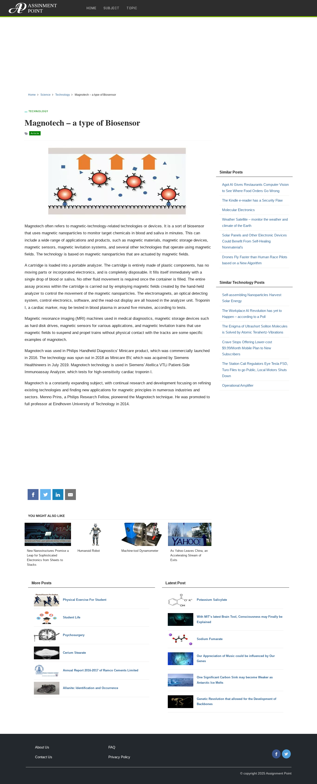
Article (35, 133)
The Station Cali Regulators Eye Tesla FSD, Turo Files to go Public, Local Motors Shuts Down (255, 370)
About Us (42, 747)
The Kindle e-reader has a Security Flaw (252, 200)
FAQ (111, 747)
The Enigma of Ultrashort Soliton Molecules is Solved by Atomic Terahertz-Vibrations (255, 329)
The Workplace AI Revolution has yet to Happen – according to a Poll (252, 314)
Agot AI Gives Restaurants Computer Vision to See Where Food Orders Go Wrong (255, 188)
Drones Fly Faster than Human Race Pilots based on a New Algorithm (254, 260)
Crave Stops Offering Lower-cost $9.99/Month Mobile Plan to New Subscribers (247, 348)
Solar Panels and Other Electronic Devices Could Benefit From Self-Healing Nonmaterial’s (254, 241)
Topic (131, 8)
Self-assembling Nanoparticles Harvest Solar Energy (251, 298)
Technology (38, 111)
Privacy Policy (119, 757)
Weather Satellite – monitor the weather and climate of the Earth (255, 222)
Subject (112, 8)
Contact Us (43, 757)
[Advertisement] (158, 53)
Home (92, 8)
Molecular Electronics (238, 210)
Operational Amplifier (237, 385)
